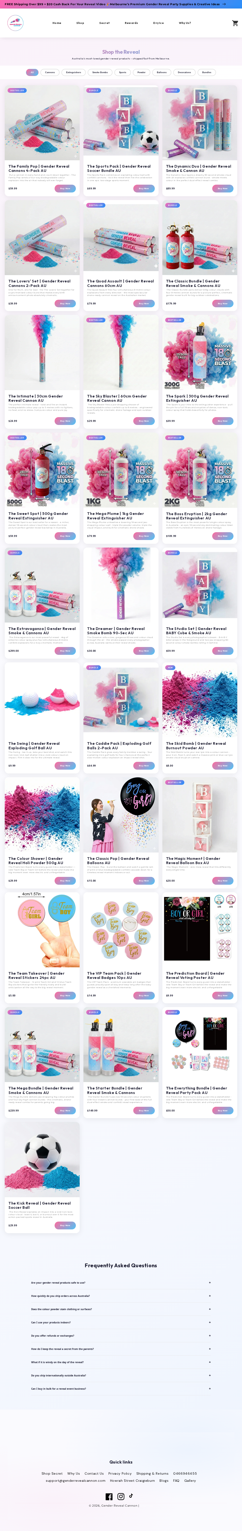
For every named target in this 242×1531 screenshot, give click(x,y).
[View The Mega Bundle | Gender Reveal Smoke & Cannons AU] (42, 1044)
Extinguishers (73, 72)
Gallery (190, 1480)
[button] (221, 23)
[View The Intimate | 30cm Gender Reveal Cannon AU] (42, 352)
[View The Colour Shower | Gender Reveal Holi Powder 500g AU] (42, 814)
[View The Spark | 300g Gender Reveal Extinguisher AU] (199, 352)
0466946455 (185, 1473)
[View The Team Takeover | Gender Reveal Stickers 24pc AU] (42, 929)
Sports (122, 72)
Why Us (73, 1473)
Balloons (162, 72)
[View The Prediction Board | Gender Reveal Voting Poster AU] (199, 929)
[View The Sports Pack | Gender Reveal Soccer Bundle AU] (120, 122)
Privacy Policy (120, 1473)
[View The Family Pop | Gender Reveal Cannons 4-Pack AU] (42, 122)
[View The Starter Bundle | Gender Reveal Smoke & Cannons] (120, 1044)
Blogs (164, 1480)
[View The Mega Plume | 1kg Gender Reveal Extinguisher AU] (120, 470)
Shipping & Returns (152, 1473)
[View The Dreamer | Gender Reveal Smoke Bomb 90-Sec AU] (120, 585)
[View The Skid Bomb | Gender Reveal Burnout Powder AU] (199, 699)
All (32, 72)
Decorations (184, 72)
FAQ (176, 1480)
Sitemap (146, 1505)
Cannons (50, 72)
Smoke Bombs (100, 72)
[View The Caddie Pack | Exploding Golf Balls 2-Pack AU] (120, 699)
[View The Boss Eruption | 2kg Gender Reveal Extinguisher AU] (199, 470)
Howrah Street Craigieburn (132, 1480)
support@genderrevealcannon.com (75, 1480)
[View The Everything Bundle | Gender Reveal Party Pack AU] (199, 1044)
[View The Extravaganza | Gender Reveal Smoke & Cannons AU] (42, 585)
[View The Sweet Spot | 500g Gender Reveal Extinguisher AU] (42, 470)
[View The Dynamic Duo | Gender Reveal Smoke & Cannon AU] (199, 122)
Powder (142, 72)
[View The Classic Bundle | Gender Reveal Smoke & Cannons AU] (199, 237)
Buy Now (65, 188)
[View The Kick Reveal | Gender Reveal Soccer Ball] (42, 1159)
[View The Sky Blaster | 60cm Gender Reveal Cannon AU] (120, 352)
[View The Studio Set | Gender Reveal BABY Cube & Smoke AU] (199, 585)
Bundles (206, 72)
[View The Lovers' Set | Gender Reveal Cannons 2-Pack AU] (42, 237)
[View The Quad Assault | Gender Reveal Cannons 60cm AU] (120, 237)
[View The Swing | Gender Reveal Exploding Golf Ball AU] (42, 699)
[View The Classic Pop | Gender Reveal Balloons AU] (120, 814)
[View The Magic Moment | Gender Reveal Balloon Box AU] (199, 814)
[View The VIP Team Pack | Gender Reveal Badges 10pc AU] (120, 929)
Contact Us (94, 1473)
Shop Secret (52, 1473)
